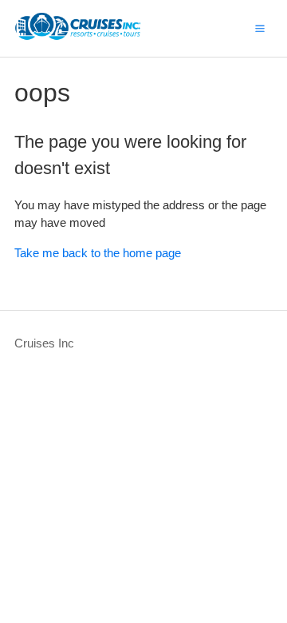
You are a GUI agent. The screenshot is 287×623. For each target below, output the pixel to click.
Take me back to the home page (97, 253)
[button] (260, 28)
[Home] (77, 36)
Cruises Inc (44, 343)
